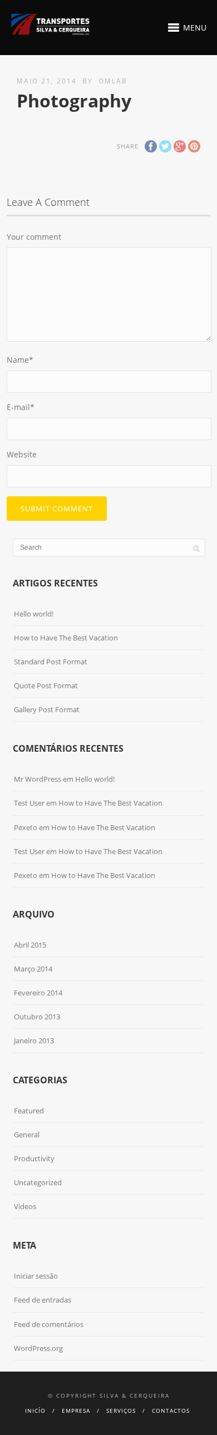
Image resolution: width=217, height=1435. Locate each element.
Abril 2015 (30, 945)
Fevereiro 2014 (38, 993)
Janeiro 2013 (34, 1040)
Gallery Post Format (47, 709)
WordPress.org (38, 1348)
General (27, 1135)
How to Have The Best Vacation (66, 638)
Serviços (121, 1410)
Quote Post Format (46, 685)
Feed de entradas (42, 1300)
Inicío (35, 1410)
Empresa (76, 1410)
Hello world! (33, 614)
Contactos (171, 1410)
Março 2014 (33, 969)
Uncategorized (38, 1182)
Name (20, 359)
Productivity (34, 1158)
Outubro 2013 (37, 1017)
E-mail (20, 407)
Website (22, 454)
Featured (29, 1111)
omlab (112, 81)
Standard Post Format (50, 662)
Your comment (34, 236)
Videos (25, 1206)
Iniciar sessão (36, 1276)
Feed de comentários (48, 1324)
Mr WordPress (37, 779)
